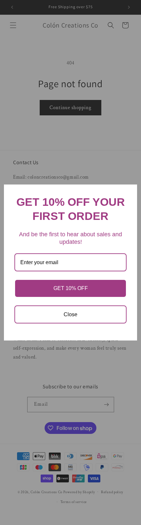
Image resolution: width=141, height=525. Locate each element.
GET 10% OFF (70, 288)
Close (70, 314)
